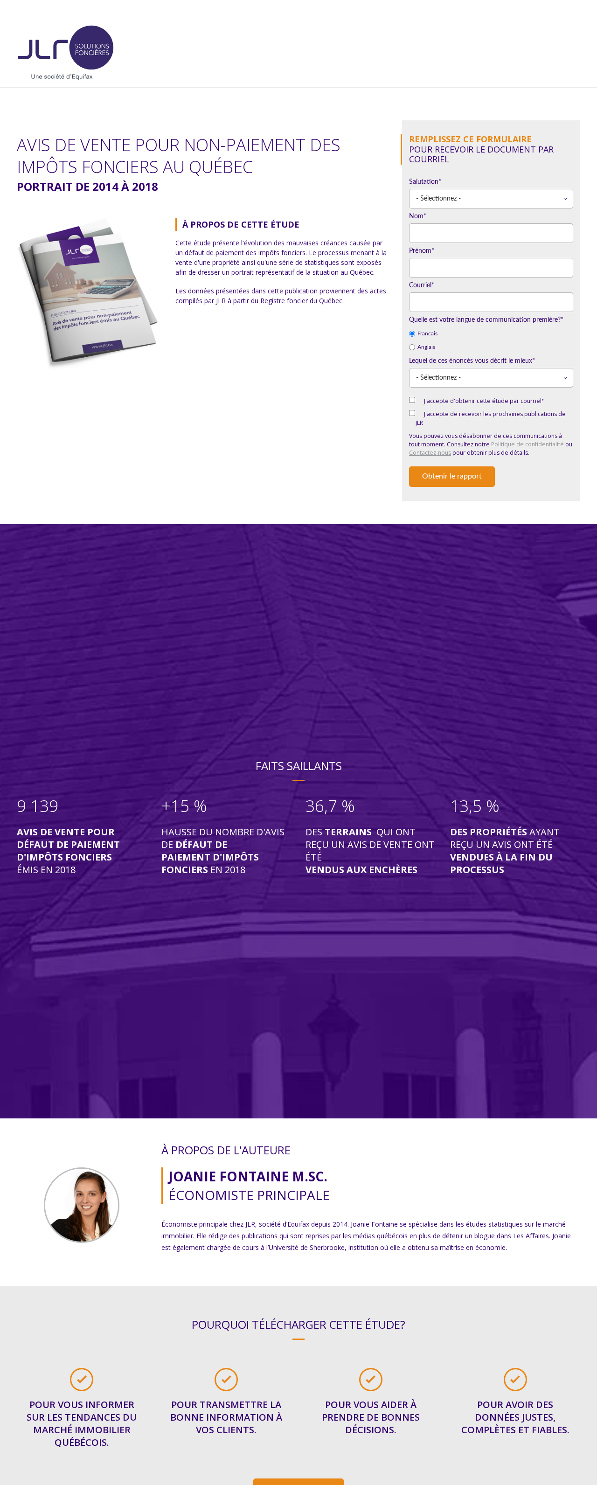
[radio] (491, 334)
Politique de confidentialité (527, 444)
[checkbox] (491, 340)
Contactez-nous (430, 453)
